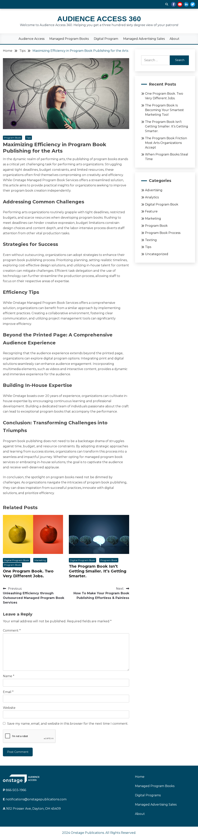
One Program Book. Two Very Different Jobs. (28, 573)
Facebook (173, 4)
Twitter (192, 4)
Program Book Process (162, 233)
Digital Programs (148, 795)
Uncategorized (156, 254)
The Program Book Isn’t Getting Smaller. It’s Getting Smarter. (97, 571)
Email (8, 692)
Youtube (180, 4)
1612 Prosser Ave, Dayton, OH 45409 (32, 808)
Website (9, 708)
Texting (151, 240)
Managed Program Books (69, 39)
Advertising (153, 190)
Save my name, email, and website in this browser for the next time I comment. (67, 723)
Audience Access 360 (99, 19)
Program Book (12, 137)
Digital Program (106, 39)
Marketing (40, 560)
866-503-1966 (14, 790)
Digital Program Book (16, 560)
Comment (12, 630)
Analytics (152, 197)
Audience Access (31, 39)
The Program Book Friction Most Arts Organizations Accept (166, 142)
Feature (151, 211)
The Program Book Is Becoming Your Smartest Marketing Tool (164, 110)
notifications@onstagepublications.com (35, 799)
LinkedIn (186, 4)
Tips (28, 137)
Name (8, 676)
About (174, 39)
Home (139, 777)
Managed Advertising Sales (144, 39)
